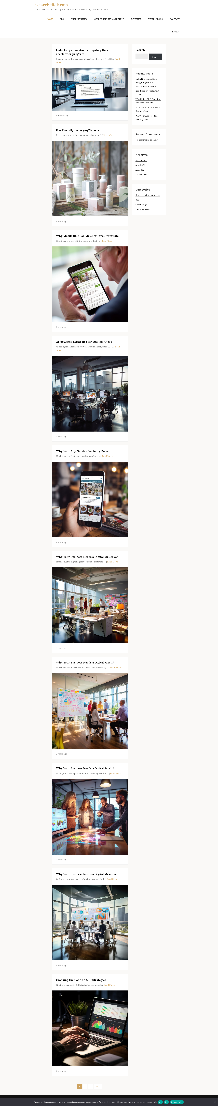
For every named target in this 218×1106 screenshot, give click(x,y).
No (166, 1102)
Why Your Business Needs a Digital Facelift (85, 662)
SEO (62, 19)
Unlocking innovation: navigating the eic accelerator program (146, 82)
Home (50, 19)
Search (140, 50)
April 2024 (140, 170)
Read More (108, 135)
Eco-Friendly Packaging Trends (77, 130)
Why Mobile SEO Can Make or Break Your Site (87, 236)
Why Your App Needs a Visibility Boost (82, 451)
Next (98, 1086)
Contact (175, 19)
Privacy (175, 31)
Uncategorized (142, 209)
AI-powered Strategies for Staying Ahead (84, 341)
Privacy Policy (176, 1102)
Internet (136, 19)
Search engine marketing (109, 19)
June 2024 (140, 165)
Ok (160, 1102)
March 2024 (141, 174)
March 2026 (141, 160)
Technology (155, 19)
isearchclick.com (51, 4)
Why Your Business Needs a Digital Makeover (87, 557)
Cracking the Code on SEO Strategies (81, 980)
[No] (215, 1102)
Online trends (79, 19)
